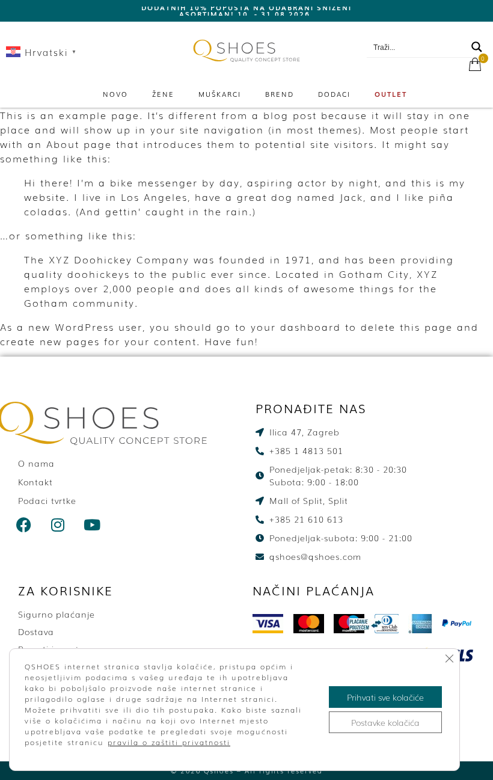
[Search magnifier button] (477, 47)
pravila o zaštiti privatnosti (169, 742)
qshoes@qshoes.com (433, 31)
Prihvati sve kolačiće (385, 697)
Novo (115, 94)
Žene (163, 94)
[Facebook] (24, 525)
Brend (279, 94)
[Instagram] (58, 525)
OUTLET (391, 94)
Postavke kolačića (385, 722)
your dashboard (296, 326)
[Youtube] (93, 525)
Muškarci (219, 94)
